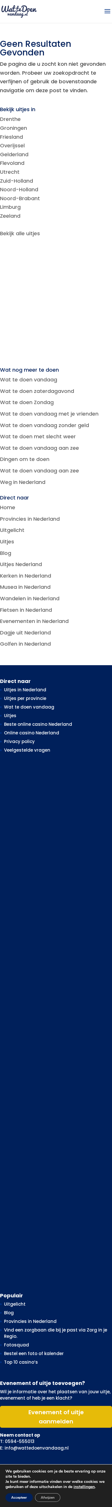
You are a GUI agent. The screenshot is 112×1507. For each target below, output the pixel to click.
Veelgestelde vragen (27, 750)
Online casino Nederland (31, 733)
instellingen (84, 1486)
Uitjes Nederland (21, 564)
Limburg (10, 207)
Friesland (11, 136)
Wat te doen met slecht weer (38, 436)
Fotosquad (16, 1345)
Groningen (13, 128)
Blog (5, 553)
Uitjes (7, 541)
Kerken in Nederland (25, 575)
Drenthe (10, 119)
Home (7, 507)
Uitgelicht (12, 530)
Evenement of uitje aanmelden (56, 1416)
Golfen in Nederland (25, 643)
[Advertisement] (56, 303)
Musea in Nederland (25, 587)
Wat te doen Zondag (27, 402)
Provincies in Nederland (30, 518)
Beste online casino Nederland (38, 724)
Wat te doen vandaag (28, 379)
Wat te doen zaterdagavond (37, 391)
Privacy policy (19, 741)
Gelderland (14, 154)
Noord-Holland (19, 189)
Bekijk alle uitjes (20, 233)
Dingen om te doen (24, 459)
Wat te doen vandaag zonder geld (44, 425)
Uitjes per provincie (25, 698)
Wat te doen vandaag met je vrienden (49, 413)
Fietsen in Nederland (26, 609)
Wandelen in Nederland (29, 598)
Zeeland (10, 215)
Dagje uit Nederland (25, 632)
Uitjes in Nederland (25, 690)
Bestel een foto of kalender (34, 1353)
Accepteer (19, 1497)
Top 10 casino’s (21, 1362)
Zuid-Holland (16, 180)
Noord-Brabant (20, 198)
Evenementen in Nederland (34, 621)
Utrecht (10, 171)
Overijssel (12, 145)
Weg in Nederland (22, 482)
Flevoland (12, 163)
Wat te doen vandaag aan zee (39, 447)
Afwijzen (48, 1497)
